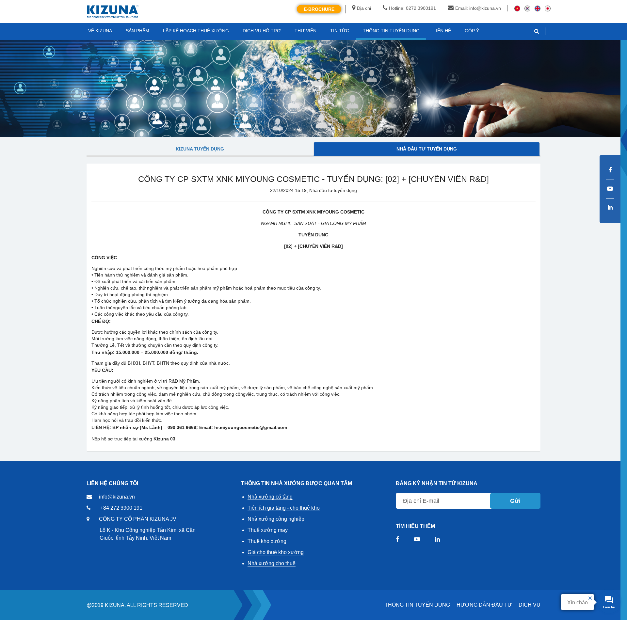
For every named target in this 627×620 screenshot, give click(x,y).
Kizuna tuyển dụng (200, 148)
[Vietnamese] (517, 8)
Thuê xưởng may (268, 530)
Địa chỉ (364, 8)
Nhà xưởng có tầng (270, 497)
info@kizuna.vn (117, 497)
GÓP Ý (472, 30)
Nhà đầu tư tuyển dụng (426, 148)
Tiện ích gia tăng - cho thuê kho (284, 508)
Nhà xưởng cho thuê (272, 563)
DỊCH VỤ (529, 605)
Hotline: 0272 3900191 (412, 8)
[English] (537, 8)
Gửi (515, 501)
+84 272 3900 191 (121, 508)
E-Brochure (319, 9)
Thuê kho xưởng (267, 541)
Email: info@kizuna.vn (478, 8)
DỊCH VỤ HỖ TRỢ (262, 30)
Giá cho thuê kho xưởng (276, 552)
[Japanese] (548, 8)
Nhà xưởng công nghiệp (276, 519)
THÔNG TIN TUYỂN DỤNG (417, 605)
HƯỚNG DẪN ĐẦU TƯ (484, 605)
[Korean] (527, 8)
